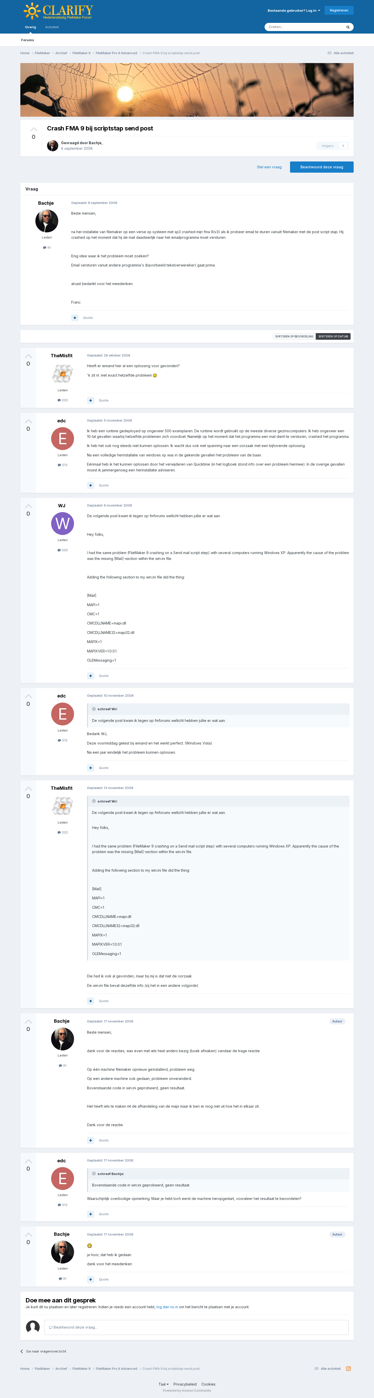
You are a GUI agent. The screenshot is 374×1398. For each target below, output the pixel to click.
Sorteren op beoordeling (294, 336)
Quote (88, 318)
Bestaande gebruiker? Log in (293, 10)
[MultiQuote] (74, 317)
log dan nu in (167, 1307)
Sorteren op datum (333, 336)
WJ (61, 505)
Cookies (208, 1384)
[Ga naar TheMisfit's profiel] (62, 373)
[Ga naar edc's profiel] (62, 438)
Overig (30, 27)
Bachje (95, 143)
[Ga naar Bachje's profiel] (52, 145)
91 (48, 247)
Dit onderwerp (325, 27)
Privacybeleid (185, 1384)
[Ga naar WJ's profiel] (62, 523)
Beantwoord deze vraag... (75, 1327)
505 (64, 550)
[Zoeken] (348, 27)
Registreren (339, 10)
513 (64, 465)
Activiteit (52, 27)
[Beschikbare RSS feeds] (348, 1368)
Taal (163, 1384)
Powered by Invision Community (187, 1390)
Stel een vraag (269, 167)
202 (64, 400)
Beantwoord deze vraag (321, 167)
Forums (27, 40)
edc (61, 420)
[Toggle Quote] (94, 709)
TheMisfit (62, 355)
